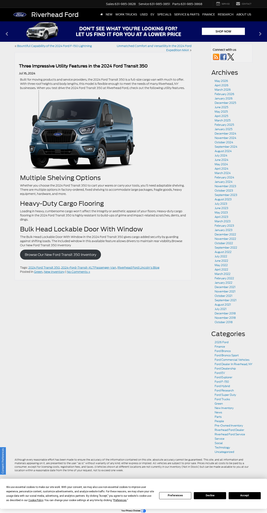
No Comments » (78, 272)
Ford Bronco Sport (227, 355)
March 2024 (223, 173)
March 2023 (222, 221)
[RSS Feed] (216, 57)
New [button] (109, 14)
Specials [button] (164, 14)
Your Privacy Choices (131, 510)
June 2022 (221, 261)
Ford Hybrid (222, 386)
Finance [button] (208, 14)
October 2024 (224, 142)
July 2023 (221, 204)
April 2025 (221, 116)
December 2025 (225, 103)
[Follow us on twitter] (230, 57)
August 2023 (223, 199)
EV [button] (152, 14)
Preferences (175, 495)
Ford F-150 (222, 382)
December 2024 (225, 134)
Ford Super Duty (225, 395)
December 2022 (225, 234)
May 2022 (221, 265)
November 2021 (225, 291)
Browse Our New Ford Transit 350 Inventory (60, 254)
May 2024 (221, 164)
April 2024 (221, 169)
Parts (218, 417)
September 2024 (226, 147)
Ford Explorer (223, 377)
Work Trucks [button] (126, 14)
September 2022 (226, 248)
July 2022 (221, 256)
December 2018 (225, 313)
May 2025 (221, 112)
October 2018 (224, 322)
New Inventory (54, 272)
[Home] (101, 14)
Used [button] (144, 14)
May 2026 (221, 81)
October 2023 (224, 191)
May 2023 (221, 213)
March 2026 (223, 90)
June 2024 (221, 160)
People (219, 421)
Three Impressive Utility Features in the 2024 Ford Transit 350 (83, 66)
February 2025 (224, 125)
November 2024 (225, 138)
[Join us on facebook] (223, 57)
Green (38, 272)
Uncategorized (224, 452)
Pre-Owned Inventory (229, 426)
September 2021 (226, 300)
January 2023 (223, 230)
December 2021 (225, 287)
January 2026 (224, 98)
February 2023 (224, 226)
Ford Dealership (225, 369)
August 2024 (223, 151)
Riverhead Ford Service (230, 434)
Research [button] (225, 14)
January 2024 (224, 182)
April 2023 (221, 217)
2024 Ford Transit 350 (44, 267)
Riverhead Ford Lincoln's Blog (138, 267)
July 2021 (221, 309)
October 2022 (224, 243)
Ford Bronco (223, 351)
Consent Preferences (3, 461)
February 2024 (224, 177)
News (218, 412)
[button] (6, 36)
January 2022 (223, 283)
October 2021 (223, 296)
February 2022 (224, 278)
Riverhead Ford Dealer (229, 430)
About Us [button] (243, 14)
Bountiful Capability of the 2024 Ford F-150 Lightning (54, 46)
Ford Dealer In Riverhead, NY (233, 364)
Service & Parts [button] (186, 14)
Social (219, 443)
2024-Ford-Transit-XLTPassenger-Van (88, 267)
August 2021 (223, 305)
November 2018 (225, 318)
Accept (244, 495)
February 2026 (224, 94)
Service (219, 439)
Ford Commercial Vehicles (232, 360)
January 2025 (223, 129)
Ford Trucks (222, 399)
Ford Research (224, 390)
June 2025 (221, 107)
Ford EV (220, 373)
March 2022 (222, 274)
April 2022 (221, 270)
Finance (220, 347)
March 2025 (222, 120)
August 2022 (223, 252)
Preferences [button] (120, 500)
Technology (222, 448)
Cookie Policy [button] (35, 500)
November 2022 (225, 239)
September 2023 (226, 195)
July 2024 (221, 155)
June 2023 (221, 208)
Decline (210, 495)
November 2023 (225, 186)
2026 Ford (221, 342)
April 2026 (221, 85)
